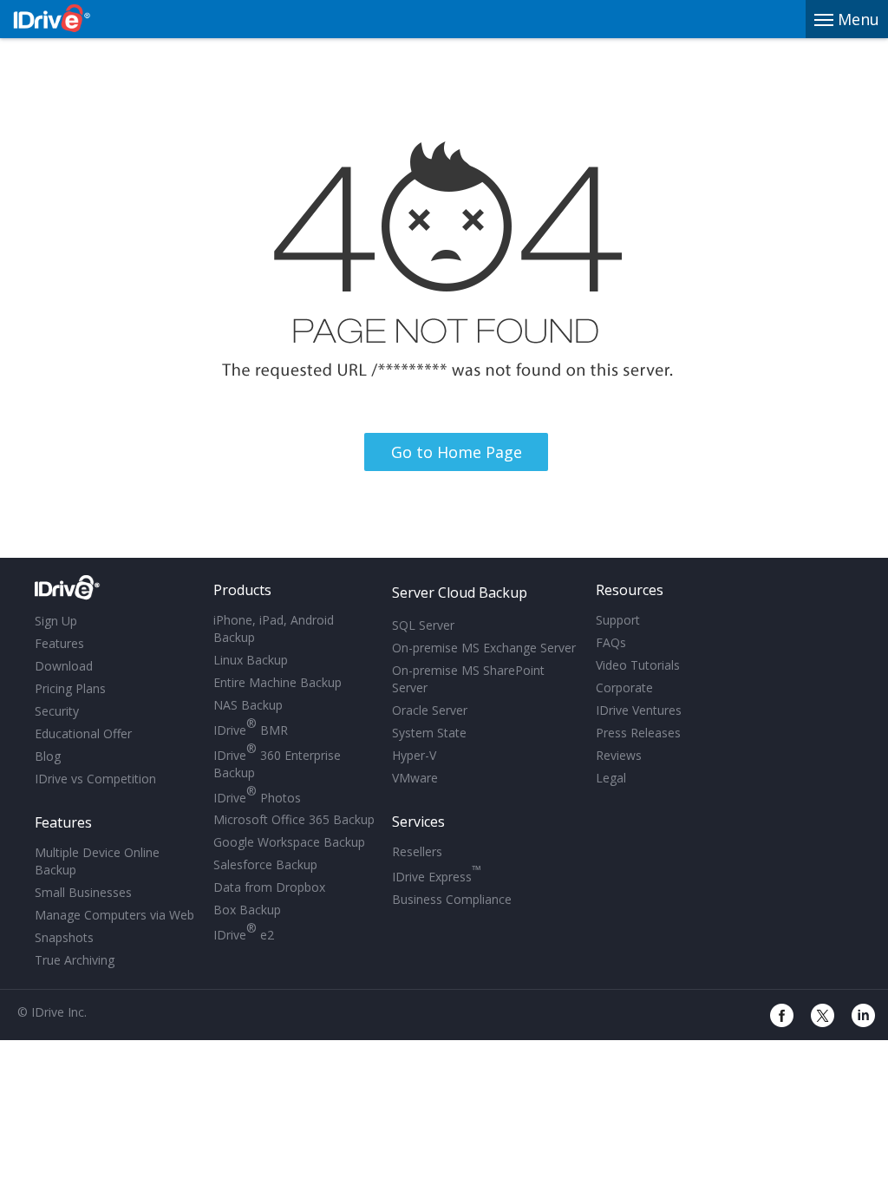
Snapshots (64, 937)
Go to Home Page (456, 452)
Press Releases (638, 732)
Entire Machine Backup (277, 682)
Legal (611, 777)
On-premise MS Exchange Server (484, 647)
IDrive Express (436, 874)
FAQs (611, 642)
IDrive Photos (257, 795)
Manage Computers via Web (114, 915)
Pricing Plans (70, 688)
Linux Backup (250, 659)
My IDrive (114, 590)
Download (64, 666)
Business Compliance (452, 899)
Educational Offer (83, 733)
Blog (48, 756)
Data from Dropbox (269, 887)
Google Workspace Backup (289, 842)
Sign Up (56, 620)
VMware (415, 777)
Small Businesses (83, 892)
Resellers (417, 851)
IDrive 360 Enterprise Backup (277, 761)
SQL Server (423, 625)
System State (429, 732)
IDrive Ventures (639, 710)
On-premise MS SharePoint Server (468, 679)
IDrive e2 (243, 932)
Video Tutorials (638, 665)
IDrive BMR (250, 727)
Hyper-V (414, 755)
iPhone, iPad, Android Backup (273, 628)
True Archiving (74, 960)
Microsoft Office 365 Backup (294, 819)
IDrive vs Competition (95, 778)
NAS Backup (248, 705)
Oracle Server (429, 710)
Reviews (619, 755)
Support (618, 620)
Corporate (624, 687)
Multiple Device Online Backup (97, 861)
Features (59, 643)
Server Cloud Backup (459, 592)
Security (57, 711)
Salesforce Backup (265, 864)
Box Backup (247, 909)
